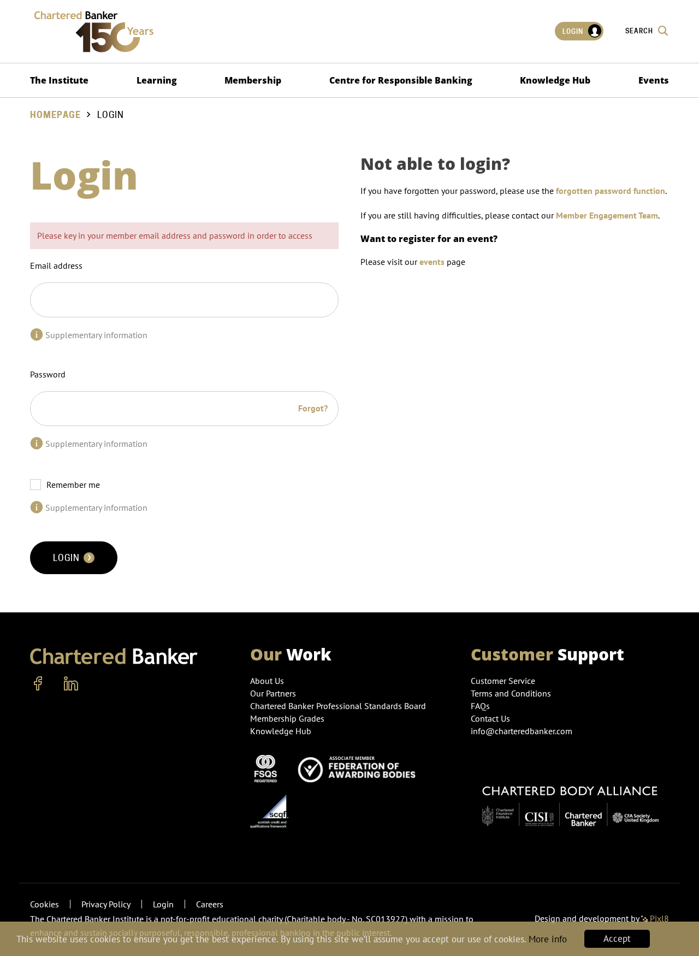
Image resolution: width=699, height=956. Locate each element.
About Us (267, 680)
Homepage (55, 115)
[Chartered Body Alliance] (570, 800)
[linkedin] (71, 684)
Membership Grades (287, 718)
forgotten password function (610, 190)
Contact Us (490, 718)
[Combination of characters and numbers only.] (36, 443)
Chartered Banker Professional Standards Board (338, 705)
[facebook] (38, 684)
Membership (252, 80)
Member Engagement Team (607, 215)
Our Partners (273, 693)
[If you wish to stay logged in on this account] (36, 507)
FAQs (480, 705)
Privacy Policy (106, 904)
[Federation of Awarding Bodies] (360, 767)
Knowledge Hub (555, 80)
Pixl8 (658, 918)
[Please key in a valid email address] (36, 334)
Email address (56, 265)
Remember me (73, 484)
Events (653, 80)
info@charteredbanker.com (521, 730)
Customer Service (503, 680)
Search (640, 31)
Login (573, 31)
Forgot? (313, 408)
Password (48, 374)
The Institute (59, 80)
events (432, 261)
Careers (209, 904)
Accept (617, 939)
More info (548, 939)
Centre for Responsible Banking (400, 80)
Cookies (44, 904)
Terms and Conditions (511, 693)
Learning (157, 80)
